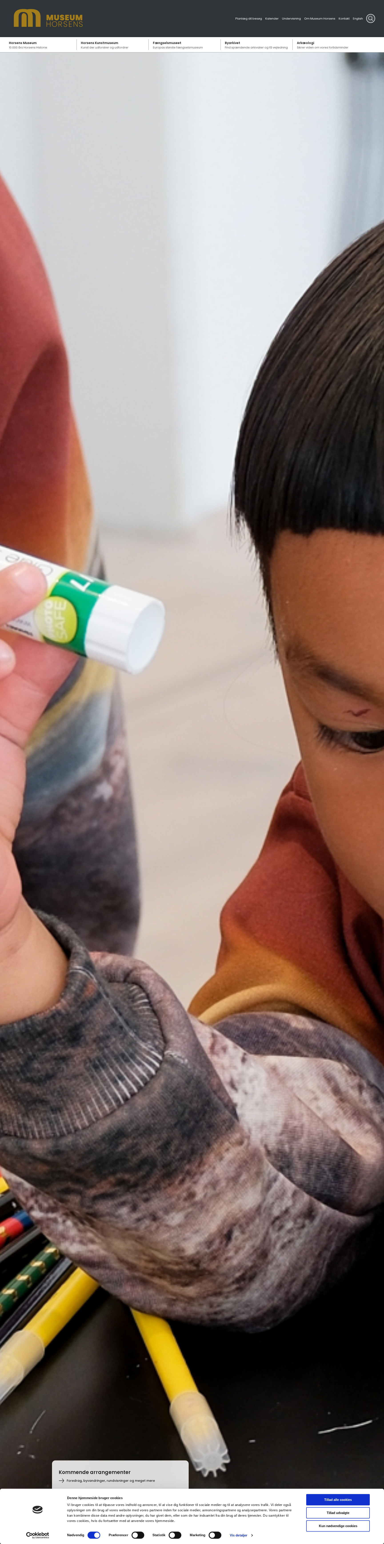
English (358, 18)
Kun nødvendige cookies (338, 1526)
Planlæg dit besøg (248, 18)
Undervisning (291, 18)
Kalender (272, 18)
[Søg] (370, 18)
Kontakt (344, 18)
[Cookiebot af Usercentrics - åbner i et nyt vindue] (37, 1535)
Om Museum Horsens (319, 18)
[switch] (138, 1535)
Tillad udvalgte (338, 1513)
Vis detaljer (238, 1535)
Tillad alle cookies (338, 1500)
